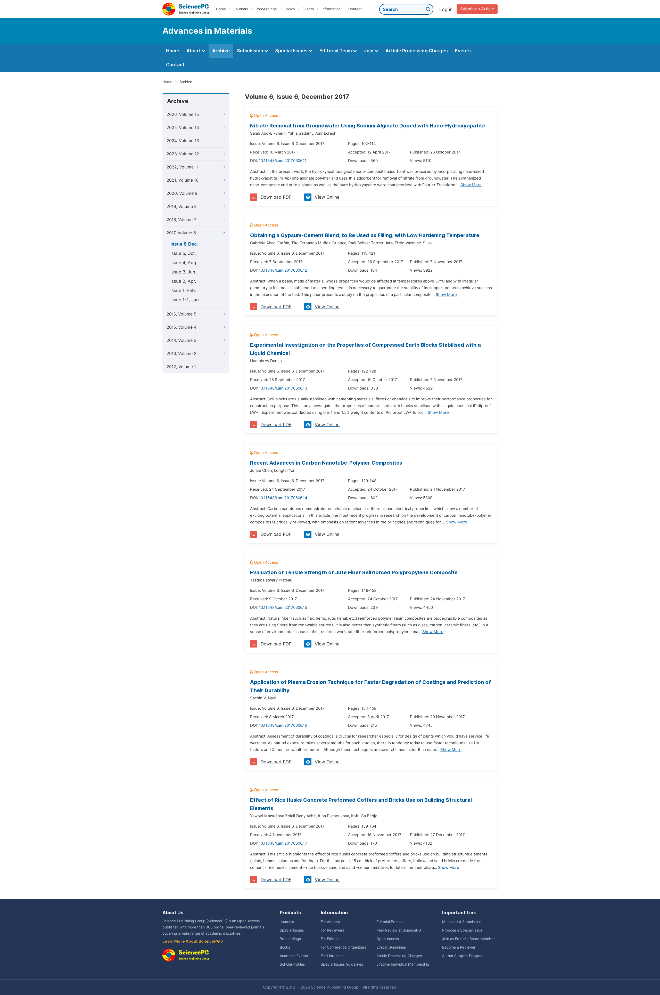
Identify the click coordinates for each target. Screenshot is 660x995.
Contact (355, 9)
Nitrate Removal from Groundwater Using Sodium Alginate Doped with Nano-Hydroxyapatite (367, 126)
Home (221, 9)
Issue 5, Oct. (183, 253)
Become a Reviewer (458, 947)
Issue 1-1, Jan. (185, 299)
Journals (241, 9)
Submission (250, 50)
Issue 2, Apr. (183, 281)
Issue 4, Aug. (183, 262)
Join (369, 50)
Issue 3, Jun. (183, 271)
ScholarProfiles (292, 964)
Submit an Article (477, 8)
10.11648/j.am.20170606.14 (283, 498)
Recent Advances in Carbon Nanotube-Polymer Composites (326, 463)
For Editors (330, 939)
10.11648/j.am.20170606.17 (283, 843)
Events (308, 9)
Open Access (387, 939)
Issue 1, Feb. (183, 290)
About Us (172, 912)
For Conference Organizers (343, 947)
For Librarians (332, 956)
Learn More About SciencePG (191, 941)
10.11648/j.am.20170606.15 (283, 607)
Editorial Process (390, 922)
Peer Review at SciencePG (398, 930)
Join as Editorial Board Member (468, 939)
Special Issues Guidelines (342, 964)
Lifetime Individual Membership (402, 964)
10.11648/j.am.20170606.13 (283, 388)
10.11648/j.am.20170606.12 (283, 270)
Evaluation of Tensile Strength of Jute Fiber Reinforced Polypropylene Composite (354, 572)
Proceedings (266, 9)
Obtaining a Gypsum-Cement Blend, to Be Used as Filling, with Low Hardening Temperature (364, 235)
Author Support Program (462, 956)
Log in (446, 9)
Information (331, 9)
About (193, 50)
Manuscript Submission (461, 922)
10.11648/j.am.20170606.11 (283, 160)
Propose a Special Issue (462, 930)
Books (289, 9)
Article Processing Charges (416, 50)
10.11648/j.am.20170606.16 (283, 725)
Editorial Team (336, 50)
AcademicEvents (294, 956)
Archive (221, 50)
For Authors (330, 922)
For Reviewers (332, 930)
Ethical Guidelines (391, 947)
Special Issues (292, 50)
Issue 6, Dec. (184, 244)
